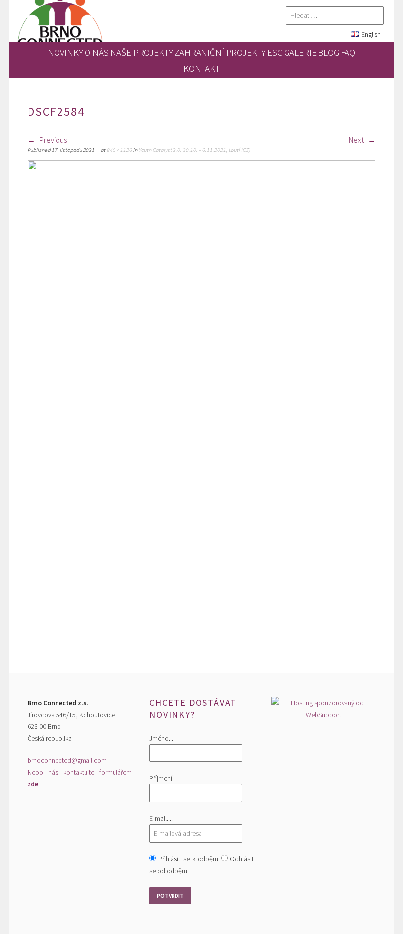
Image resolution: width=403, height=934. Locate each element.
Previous (52, 140)
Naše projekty (141, 52)
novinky (65, 52)
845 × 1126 (119, 149)
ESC (275, 52)
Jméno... (161, 738)
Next (357, 140)
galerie (300, 52)
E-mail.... (161, 818)
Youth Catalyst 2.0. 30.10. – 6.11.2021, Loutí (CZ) (194, 149)
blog (328, 52)
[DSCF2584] (202, 167)
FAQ (348, 52)
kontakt (201, 68)
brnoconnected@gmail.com (67, 760)
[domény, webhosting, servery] (323, 714)
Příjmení (160, 778)
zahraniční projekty (220, 52)
